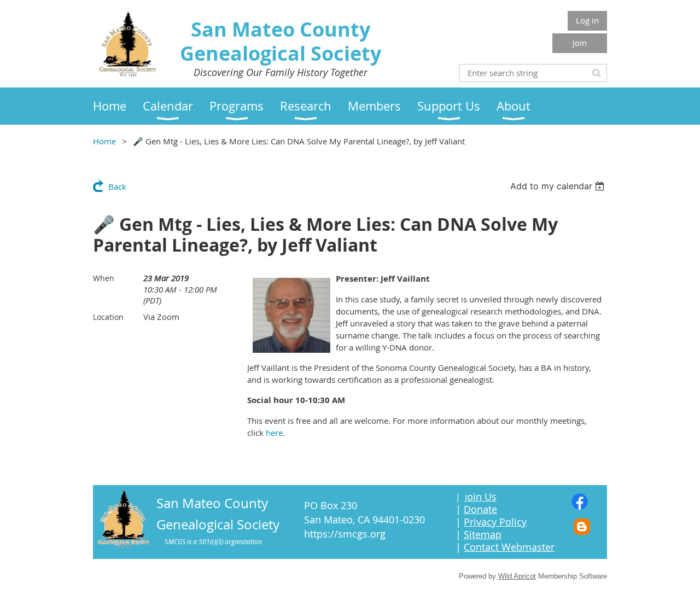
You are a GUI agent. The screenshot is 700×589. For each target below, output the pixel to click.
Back (117, 186)
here (274, 432)
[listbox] (558, 186)
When (103, 278)
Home (104, 141)
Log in (587, 20)
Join (580, 42)
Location (108, 317)
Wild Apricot (517, 576)
